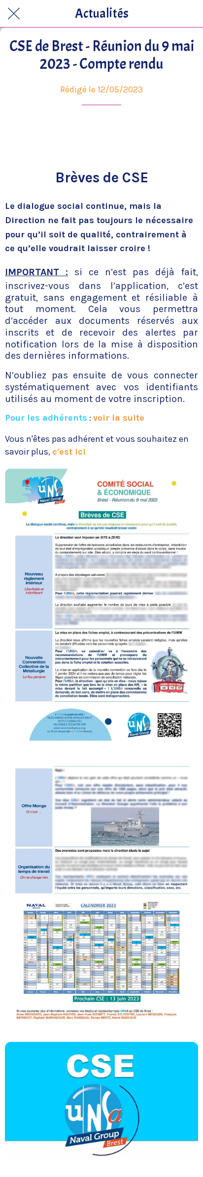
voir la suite (118, 417)
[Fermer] (14, 14)
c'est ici (69, 451)
